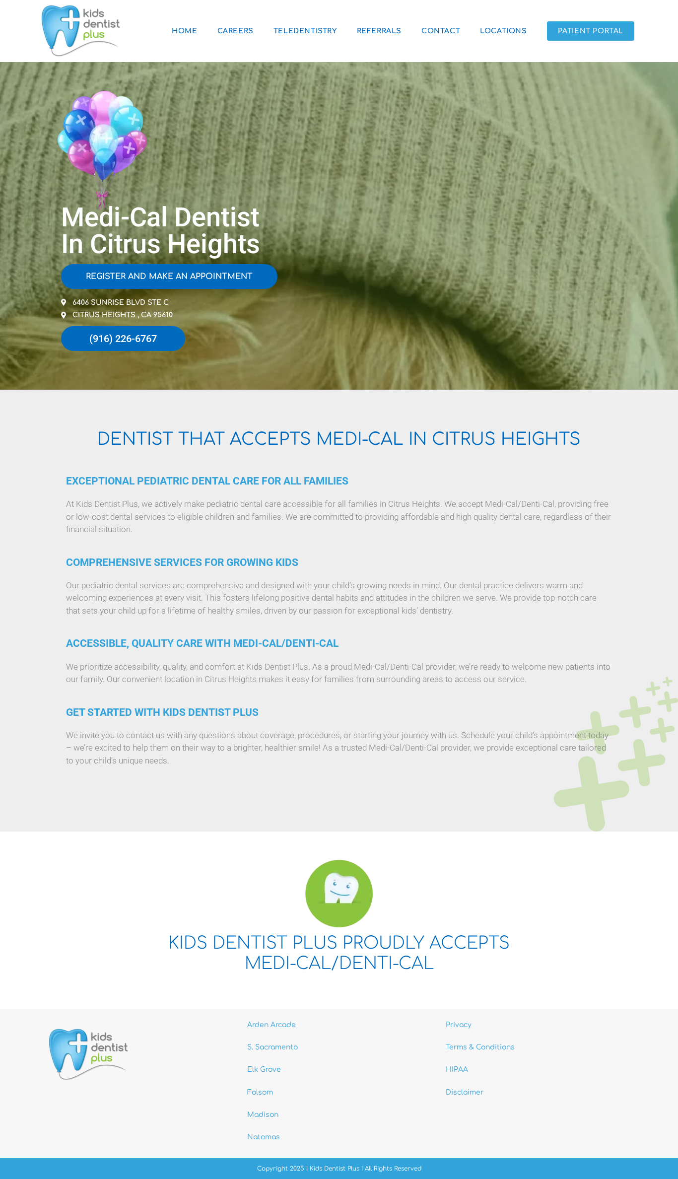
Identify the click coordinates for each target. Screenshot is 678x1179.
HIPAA (457, 1069)
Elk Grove (264, 1069)
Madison (262, 1114)
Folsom (260, 1092)
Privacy (459, 1025)
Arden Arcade (271, 1025)
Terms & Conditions (480, 1047)
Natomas (263, 1137)
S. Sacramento (272, 1047)
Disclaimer (464, 1092)
